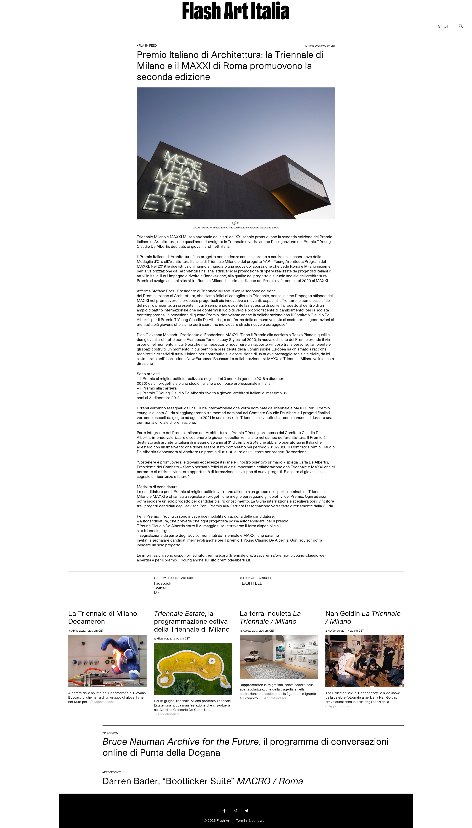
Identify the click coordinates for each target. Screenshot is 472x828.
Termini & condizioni (251, 820)
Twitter (160, 588)
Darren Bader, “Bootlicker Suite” (203, 780)
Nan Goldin (363, 617)
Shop (443, 26)
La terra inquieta (270, 617)
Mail (157, 593)
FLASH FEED (147, 45)
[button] (285, 158)
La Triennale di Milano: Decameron (103, 617)
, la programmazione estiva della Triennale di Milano (192, 621)
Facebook (162, 583)
